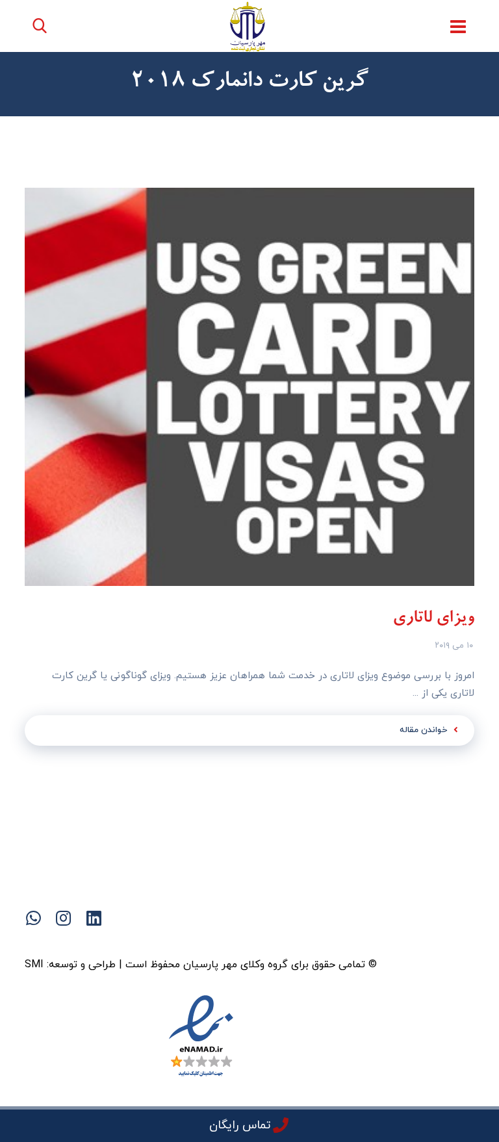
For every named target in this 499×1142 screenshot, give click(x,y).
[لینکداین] (249, 941)
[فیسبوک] (275, 941)
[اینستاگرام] (198, 941)
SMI (34, 965)
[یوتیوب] (224, 941)
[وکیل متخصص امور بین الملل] (248, 26)
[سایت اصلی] (301, 941)
